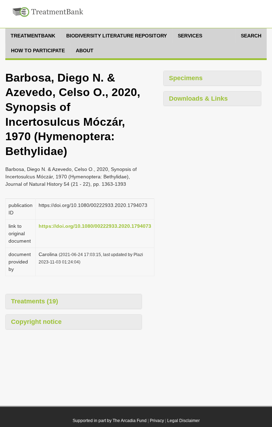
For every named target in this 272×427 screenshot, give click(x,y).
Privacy (157, 420)
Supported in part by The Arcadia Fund (110, 420)
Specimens (186, 78)
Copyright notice (36, 321)
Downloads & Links (198, 98)
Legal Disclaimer (183, 420)
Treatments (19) (34, 301)
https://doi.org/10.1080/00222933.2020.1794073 (95, 226)
